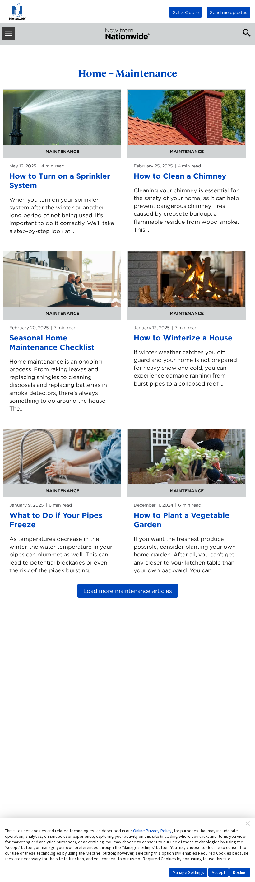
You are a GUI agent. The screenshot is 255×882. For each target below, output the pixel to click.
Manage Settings (188, 872)
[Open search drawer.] (245, 32)
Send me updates (228, 12)
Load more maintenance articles (127, 591)
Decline (240, 872)
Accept (218, 872)
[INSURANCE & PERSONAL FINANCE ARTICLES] (127, 34)
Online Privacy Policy (152, 830)
